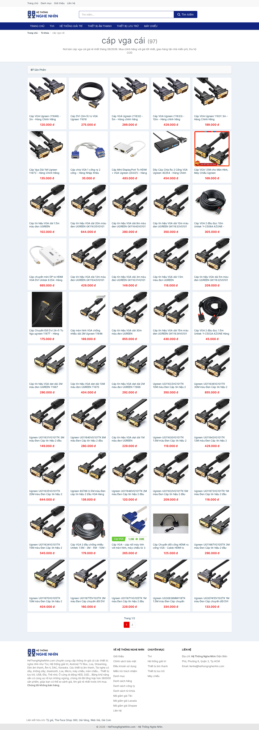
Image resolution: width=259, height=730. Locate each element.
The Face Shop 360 (66, 720)
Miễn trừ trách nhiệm (125, 671)
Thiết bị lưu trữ (128, 25)
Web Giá (95, 720)
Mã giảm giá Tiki (122, 695)
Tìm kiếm (187, 14)
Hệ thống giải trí (71, 25)
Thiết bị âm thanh (100, 25)
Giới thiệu (59, 3)
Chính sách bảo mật (124, 661)
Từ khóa (45, 33)
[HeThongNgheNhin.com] (42, 14)
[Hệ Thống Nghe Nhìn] (45, 652)
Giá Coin (106, 720)
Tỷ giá (49, 720)
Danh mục (46, 3)
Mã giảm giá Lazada (125, 700)
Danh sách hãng (122, 680)
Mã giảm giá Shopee (125, 705)
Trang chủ (32, 3)
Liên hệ (71, 3)
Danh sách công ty (124, 685)
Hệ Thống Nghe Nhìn (150, 726)
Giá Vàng (84, 720)
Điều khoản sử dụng (124, 666)
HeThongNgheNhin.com (121, 726)
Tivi (52, 25)
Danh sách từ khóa (124, 690)
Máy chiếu (150, 25)
